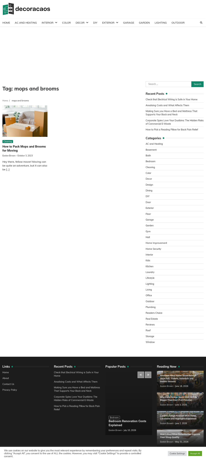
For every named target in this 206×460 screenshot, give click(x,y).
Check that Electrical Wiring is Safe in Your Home (171, 99)
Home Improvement (156, 243)
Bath (148, 155)
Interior (47, 22)
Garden (144, 22)
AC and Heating (26, 22)
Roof (148, 330)
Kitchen (149, 266)
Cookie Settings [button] (177, 453)
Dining (149, 190)
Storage (150, 336)
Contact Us (8, 384)
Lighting (161, 22)
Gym (148, 231)
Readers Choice (154, 312)
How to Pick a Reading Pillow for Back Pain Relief (172, 129)
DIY (95, 22)
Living (149, 289)
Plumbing (151, 307)
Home (6, 22)
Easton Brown (8, 155)
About (5, 378)
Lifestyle (150, 278)
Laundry (150, 272)
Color (66, 22)
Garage (128, 22)
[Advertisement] (103, 50)
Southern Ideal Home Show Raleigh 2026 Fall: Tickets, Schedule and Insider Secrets (178, 378)
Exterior (108, 22)
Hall (148, 237)
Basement (151, 149)
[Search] (201, 22)
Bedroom (150, 161)
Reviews (150, 324)
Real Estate (152, 318)
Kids (148, 260)
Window (150, 342)
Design (149, 184)
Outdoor (178, 22)
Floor (148, 214)
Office (149, 295)
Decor (80, 22)
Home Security (153, 248)
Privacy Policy (9, 389)
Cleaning (8, 141)
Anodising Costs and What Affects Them (167, 105)
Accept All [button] (195, 453)
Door (148, 202)
